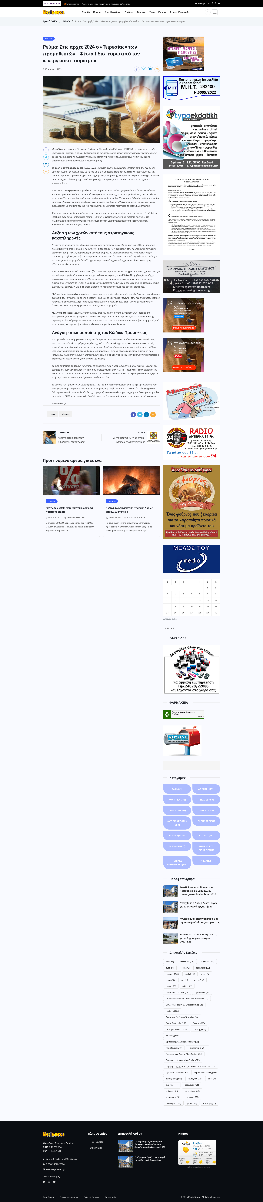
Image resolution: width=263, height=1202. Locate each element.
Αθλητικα (141, 12)
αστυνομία (192, 1085)
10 (167, 600)
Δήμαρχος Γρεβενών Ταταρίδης (182, 1017)
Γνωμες (162, 12)
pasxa (170, 980)
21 (200, 606)
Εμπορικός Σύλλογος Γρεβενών (182, 1041)
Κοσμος (97, 12)
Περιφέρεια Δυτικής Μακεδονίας (183, 1060)
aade (170, 961)
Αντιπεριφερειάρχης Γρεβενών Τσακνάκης (187, 998)
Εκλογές (172, 1035)
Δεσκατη (206, 810)
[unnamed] (191, 276)
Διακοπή (199, 1023)
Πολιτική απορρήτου (69, 1197)
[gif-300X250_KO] (183, 54)
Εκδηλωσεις (206, 821)
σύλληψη (209, 1103)
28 (199, 612)
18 (175, 606)
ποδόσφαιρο (173, 1103)
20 (191, 606)
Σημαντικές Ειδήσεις (206, 848)
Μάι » (173, 628)
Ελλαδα (86, 12)
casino (177, 789)
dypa (170, 967)
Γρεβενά (172, 1011)
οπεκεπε (192, 1097)
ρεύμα (192, 1103)
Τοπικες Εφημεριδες (180, 12)
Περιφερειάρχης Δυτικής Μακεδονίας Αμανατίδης (190, 1066)
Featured (172, 974)
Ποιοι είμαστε (96, 1142)
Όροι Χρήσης (49, 1197)
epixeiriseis (203, 967)
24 (167, 612)
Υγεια (152, 12)
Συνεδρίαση (174, 1078)
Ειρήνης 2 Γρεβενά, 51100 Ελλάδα (61, 1159)
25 (175, 612)
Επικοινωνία (96, 1147)
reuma (199, 980)
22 (208, 606)
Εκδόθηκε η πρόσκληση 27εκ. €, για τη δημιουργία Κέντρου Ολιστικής (198, 938)
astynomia (207, 961)
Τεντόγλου (194, 1078)
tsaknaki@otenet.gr (55, 1169)
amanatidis (187, 961)
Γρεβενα (129, 12)
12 (183, 600)
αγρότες (172, 1085)
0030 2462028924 (55, 1164)
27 (191, 612)
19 (183, 606)
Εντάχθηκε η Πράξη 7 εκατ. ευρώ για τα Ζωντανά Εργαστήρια (150, 1158)
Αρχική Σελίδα (50, 21)
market (190, 974)
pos (184, 980)
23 (216, 606)
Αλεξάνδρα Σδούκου (177, 992)
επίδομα (172, 1091)
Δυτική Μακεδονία (176, 1029)
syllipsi (187, 986)
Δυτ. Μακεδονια (113, 12)
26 (183, 612)
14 (200, 600)
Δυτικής (200, 1029)
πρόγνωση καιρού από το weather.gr (198, 1167)
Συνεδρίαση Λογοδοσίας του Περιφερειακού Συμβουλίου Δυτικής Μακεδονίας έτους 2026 (198, 891)
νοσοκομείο (173, 1097)
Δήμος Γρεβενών (176, 1023)
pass (205, 974)
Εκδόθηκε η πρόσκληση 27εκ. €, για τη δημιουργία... (104, 4)
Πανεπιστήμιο (197, 1048)
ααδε (212, 1078)
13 (191, 600)
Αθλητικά (206, 789)
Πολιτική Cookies (91, 1197)
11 (175, 600)
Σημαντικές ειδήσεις (205, 1072)
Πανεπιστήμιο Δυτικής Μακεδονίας (184, 1054)
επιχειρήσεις (192, 1091)
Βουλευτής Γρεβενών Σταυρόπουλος (184, 1004)
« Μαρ (166, 628)
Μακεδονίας (174, 1048)
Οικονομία (177, 846)
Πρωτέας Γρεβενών (177, 1072)
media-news (54, 518)
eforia (185, 967)
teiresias (65, 414)
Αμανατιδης (202, 992)
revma (52, 414)
